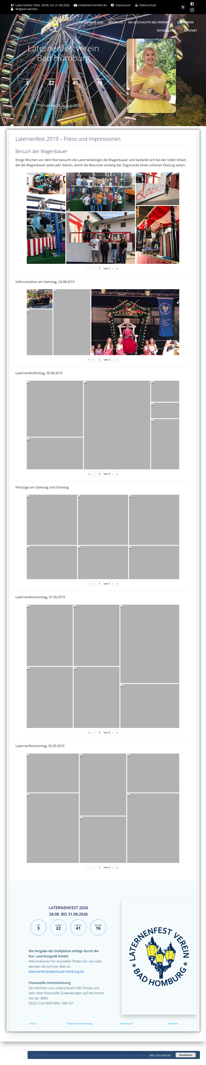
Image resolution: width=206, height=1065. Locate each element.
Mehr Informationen (160, 1055)
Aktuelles (115, 22)
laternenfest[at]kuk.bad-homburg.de (56, 971)
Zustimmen (185, 1055)
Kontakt (190, 30)
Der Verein (185, 22)
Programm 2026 (91, 22)
